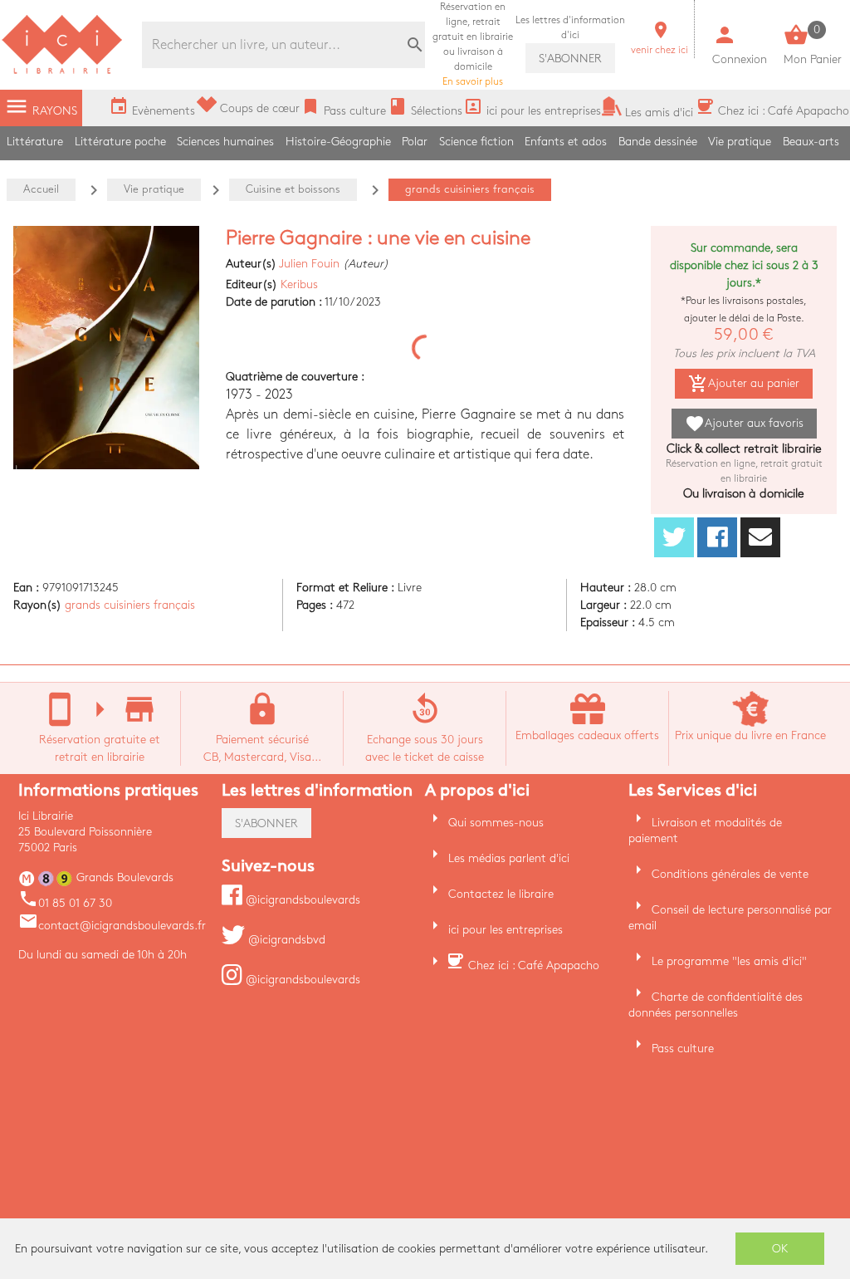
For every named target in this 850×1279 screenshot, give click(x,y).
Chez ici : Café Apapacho (533, 965)
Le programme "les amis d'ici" (729, 961)
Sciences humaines (225, 141)
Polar (414, 141)
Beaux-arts (811, 141)
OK (780, 1248)
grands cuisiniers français (130, 605)
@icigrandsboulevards (301, 899)
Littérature (35, 141)
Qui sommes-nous (496, 822)
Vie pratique (739, 141)
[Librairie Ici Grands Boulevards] (62, 71)
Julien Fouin (309, 263)
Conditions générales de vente (730, 874)
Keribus (299, 284)
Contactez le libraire (501, 894)
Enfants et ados (566, 141)
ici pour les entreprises (505, 929)
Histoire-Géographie (338, 141)
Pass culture (683, 1048)
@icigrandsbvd (285, 939)
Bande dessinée (657, 141)
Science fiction (476, 141)
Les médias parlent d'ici (508, 858)
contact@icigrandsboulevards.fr (112, 925)
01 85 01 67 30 (65, 903)
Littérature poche (120, 141)
